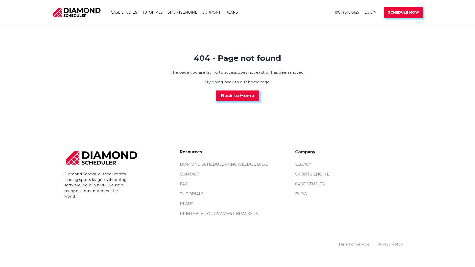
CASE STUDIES (124, 12)
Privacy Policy (390, 244)
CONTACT (190, 174)
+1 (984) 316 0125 (344, 12)
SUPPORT (211, 12)
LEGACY (303, 164)
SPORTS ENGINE (312, 174)
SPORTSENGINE (182, 12)
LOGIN (370, 12)
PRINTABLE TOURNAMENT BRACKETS (219, 213)
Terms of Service (353, 244)
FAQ (184, 184)
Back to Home (237, 95)
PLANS (231, 12)
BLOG (301, 194)
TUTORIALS (152, 12)
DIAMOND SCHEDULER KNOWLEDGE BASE (224, 164)
